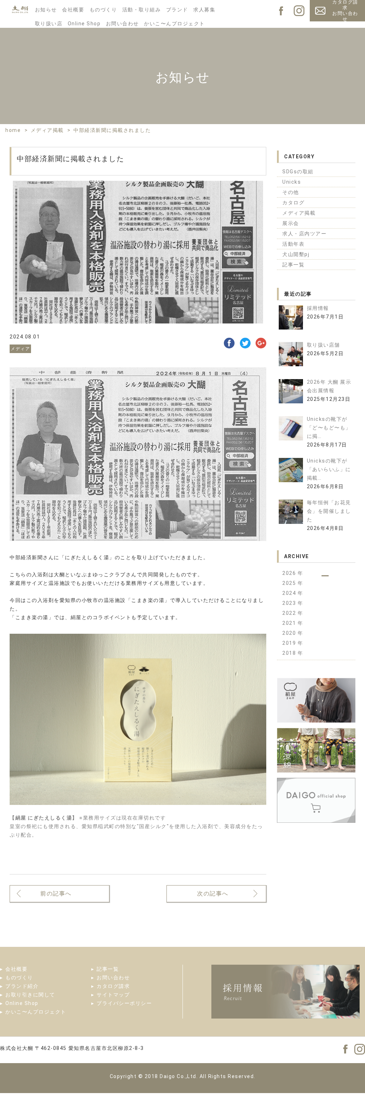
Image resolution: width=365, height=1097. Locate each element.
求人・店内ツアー (304, 233)
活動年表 (293, 244)
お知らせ (46, 9)
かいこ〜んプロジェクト (174, 23)
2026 (290, 573)
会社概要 (73, 9)
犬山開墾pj (295, 254)
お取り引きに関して (30, 994)
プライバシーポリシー (124, 1003)
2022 (290, 613)
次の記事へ (212, 893)
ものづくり (103, 9)
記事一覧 (293, 264)
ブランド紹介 (21, 986)
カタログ (293, 202)
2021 (290, 623)
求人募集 (204, 9)
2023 (290, 603)
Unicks (291, 182)
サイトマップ (113, 994)
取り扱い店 (49, 23)
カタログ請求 (113, 986)
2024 (290, 593)
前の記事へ (56, 893)
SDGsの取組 (298, 171)
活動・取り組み (141, 9)
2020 (290, 633)
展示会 (290, 223)
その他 (290, 192)
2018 (290, 653)
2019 (290, 643)
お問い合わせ (122, 23)
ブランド (177, 9)
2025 (290, 583)
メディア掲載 (298, 213)
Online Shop (84, 23)
